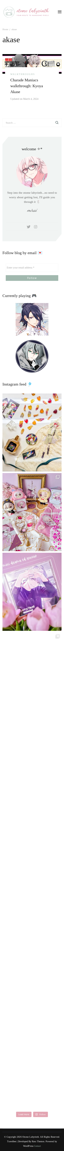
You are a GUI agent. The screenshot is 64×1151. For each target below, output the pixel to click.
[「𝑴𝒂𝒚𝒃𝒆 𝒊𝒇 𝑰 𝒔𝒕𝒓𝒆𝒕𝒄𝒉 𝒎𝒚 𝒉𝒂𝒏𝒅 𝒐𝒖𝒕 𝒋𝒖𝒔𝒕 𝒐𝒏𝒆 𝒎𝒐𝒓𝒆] (32, 671)
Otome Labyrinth (30, 1137)
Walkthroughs (22, 74)
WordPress (28, 1146)
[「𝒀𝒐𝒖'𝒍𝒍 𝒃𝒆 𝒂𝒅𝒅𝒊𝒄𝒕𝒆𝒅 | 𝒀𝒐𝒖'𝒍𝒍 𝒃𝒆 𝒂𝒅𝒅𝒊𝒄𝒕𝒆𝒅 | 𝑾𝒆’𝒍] (32, 1070)
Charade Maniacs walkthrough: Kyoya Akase (26, 86)
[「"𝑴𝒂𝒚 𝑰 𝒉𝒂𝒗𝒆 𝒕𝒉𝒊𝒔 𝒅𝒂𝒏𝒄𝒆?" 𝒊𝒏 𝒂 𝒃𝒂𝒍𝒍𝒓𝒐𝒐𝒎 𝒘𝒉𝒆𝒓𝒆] (32, 831)
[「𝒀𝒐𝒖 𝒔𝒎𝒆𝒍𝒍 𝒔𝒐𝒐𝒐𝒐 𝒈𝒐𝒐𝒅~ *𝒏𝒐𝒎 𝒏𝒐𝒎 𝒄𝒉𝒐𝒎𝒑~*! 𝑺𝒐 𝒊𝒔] (32, 433)
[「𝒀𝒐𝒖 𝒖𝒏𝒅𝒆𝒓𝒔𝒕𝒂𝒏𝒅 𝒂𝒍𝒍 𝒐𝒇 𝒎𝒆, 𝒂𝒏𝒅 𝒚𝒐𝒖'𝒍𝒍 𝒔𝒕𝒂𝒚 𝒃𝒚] (32, 512)
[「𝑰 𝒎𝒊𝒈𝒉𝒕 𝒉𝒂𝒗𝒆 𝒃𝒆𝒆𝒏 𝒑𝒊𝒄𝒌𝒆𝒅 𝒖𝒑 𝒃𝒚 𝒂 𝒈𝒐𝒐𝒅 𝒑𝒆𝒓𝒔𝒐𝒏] (32, 592)
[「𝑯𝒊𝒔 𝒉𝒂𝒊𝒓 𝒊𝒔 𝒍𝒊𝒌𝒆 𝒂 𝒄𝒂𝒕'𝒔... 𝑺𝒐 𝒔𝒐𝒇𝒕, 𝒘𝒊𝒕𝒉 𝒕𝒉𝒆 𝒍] (32, 990)
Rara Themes (38, 1141)
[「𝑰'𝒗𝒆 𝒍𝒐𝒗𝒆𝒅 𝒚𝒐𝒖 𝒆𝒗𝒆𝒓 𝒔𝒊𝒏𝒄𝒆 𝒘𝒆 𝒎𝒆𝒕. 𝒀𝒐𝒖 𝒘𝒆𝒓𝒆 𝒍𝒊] (32, 910)
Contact (37, 1146)
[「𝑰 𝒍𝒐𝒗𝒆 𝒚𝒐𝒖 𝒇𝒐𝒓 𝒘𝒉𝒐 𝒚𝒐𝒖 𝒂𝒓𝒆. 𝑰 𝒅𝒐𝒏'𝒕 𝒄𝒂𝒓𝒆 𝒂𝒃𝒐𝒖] (32, 751)
